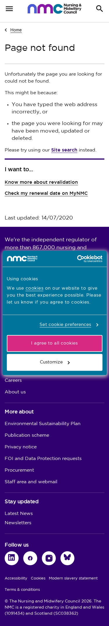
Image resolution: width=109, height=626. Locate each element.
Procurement (19, 470)
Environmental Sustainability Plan (43, 424)
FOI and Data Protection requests (43, 458)
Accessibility (16, 578)
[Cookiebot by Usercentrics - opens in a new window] (77, 259)
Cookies (38, 578)
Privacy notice (21, 447)
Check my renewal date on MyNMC (46, 193)
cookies (35, 288)
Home (16, 29)
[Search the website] (99, 9)
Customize (51, 362)
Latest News (19, 513)
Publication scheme (27, 435)
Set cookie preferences (65, 325)
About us (15, 392)
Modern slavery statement (73, 578)
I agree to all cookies (54, 343)
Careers (13, 380)
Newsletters (18, 523)
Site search (64, 150)
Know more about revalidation (41, 182)
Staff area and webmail (31, 482)
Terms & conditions (22, 589)
